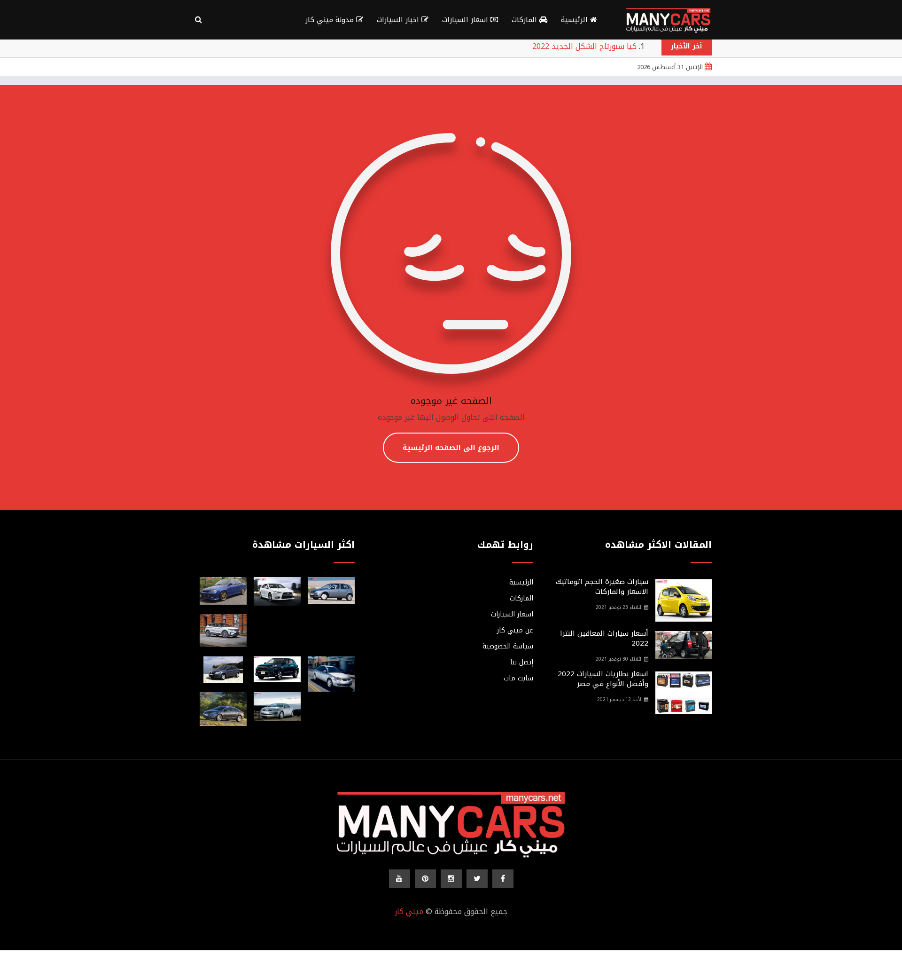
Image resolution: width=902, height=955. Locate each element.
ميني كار (409, 911)
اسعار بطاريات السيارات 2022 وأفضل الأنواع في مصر (603, 678)
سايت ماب (518, 678)
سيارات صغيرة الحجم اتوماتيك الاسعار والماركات (602, 586)
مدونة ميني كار (330, 19)
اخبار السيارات (399, 19)
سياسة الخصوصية (507, 646)
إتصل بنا (521, 662)
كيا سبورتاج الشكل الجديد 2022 (584, 46)
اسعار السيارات (466, 19)
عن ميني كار (515, 630)
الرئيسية (575, 19)
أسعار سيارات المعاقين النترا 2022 (604, 638)
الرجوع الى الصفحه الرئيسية (451, 447)
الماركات (525, 19)
